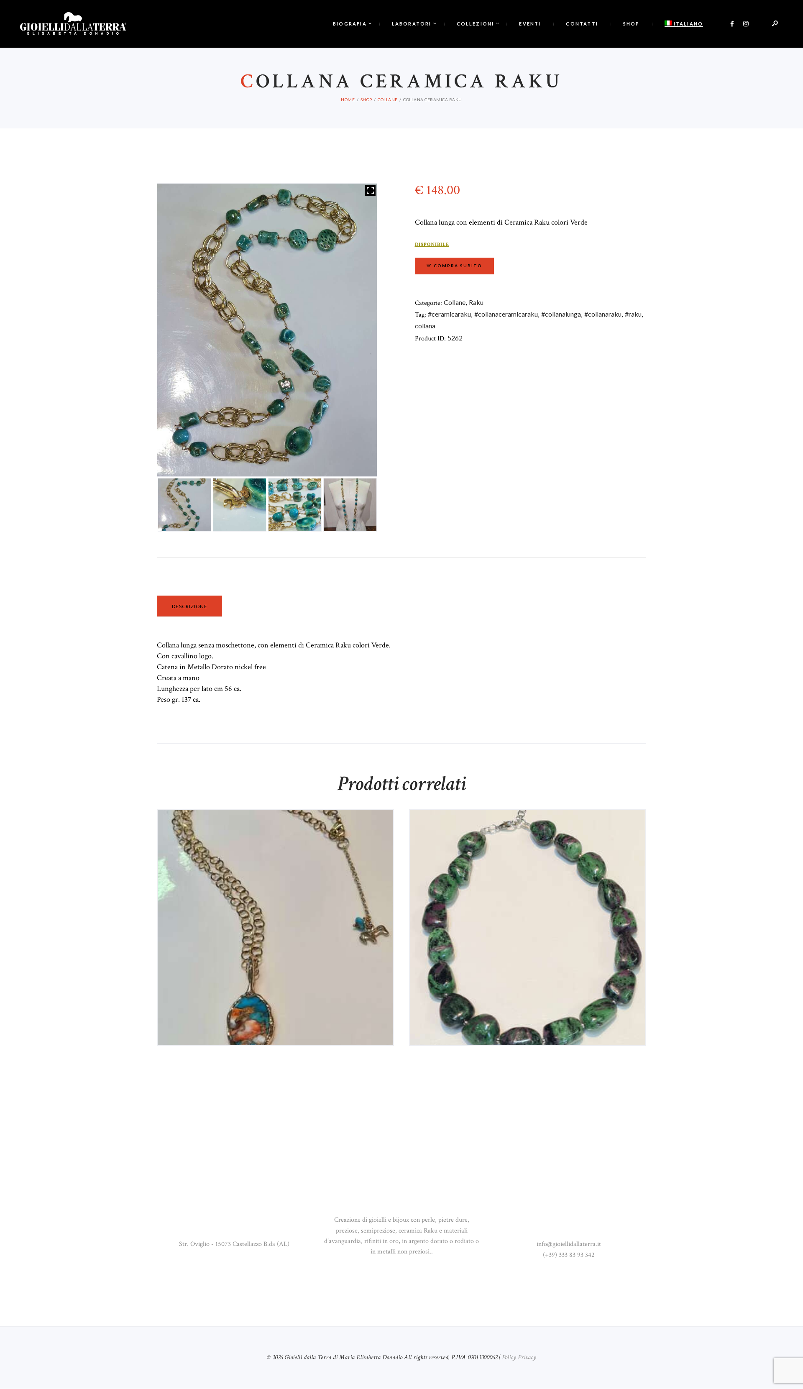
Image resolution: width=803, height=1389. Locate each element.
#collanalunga (561, 314)
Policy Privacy (519, 1357)
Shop (366, 99)
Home (348, 99)
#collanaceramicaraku (506, 314)
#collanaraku (602, 314)
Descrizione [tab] (189, 606)
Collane (388, 99)
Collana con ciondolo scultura (275, 843)
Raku (476, 302)
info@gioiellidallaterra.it (569, 1244)
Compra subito (458, 265)
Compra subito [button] (279, 881)
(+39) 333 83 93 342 (569, 1255)
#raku (633, 314)
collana (425, 326)
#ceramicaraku (449, 314)
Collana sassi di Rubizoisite (528, 843)
